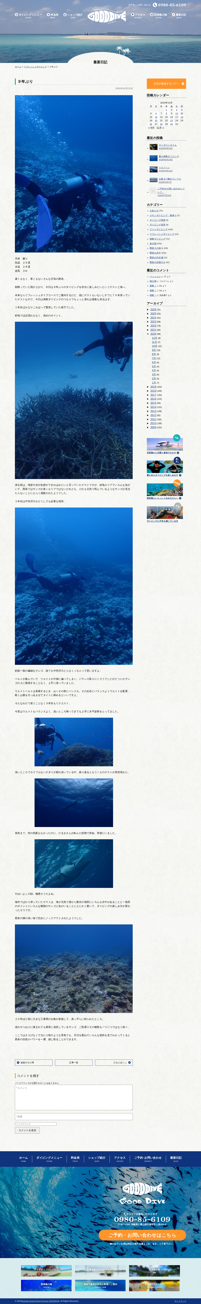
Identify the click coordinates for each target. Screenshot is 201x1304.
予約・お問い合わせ (140, 5)
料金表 (54, 16)
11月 (154, 342)
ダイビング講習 (157, 220)
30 (171, 124)
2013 (153, 411)
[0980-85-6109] (169, 5)
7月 (154, 358)
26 (151, 124)
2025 (153, 313)
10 (176, 113)
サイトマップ (180, 1301)
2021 (153, 329)
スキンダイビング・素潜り (163, 215)
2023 (153, 321)
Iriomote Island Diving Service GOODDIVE (40, 1301)
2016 (153, 399)
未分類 (153, 243)
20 (156, 120)
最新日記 (181, 16)
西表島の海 (160, 16)
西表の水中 (155, 253)
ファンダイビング (159, 229)
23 (171, 120)
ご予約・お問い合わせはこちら (142, 1235)
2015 (153, 403)
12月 (155, 338)
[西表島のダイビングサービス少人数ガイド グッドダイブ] (107, 16)
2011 (153, 419)
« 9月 (151, 127)
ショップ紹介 (75, 16)
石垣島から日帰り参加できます (161, 452)
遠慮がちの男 (27, 1062)
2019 (153, 386)
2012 (153, 415)
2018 (153, 391)
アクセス (140, 16)
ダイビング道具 (157, 224)
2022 (153, 325)
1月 (154, 382)
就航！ (153, 285)
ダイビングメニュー (30, 16)
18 (182, 117)
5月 (154, 366)
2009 (153, 427)
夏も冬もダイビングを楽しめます (162, 475)
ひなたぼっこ (120, 1062)
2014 (153, 407)
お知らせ (154, 210)
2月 (154, 378)
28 (161, 124)
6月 (154, 362)
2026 (153, 309)
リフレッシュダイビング (162, 234)
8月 (154, 354)
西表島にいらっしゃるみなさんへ (162, 498)
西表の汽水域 (156, 257)
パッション (155, 276)
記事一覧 (73, 1062)
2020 (153, 334)
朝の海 (153, 281)
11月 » (160, 127)
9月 (154, 350)
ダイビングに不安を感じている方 (162, 521)
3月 (154, 374)
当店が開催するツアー (166, 83)
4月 (154, 370)
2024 (153, 317)
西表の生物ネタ (157, 262)
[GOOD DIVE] (142, 1193)
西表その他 (155, 248)
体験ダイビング (157, 239)
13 (156, 117)
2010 (153, 423)
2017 (153, 395)
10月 (155, 346)
